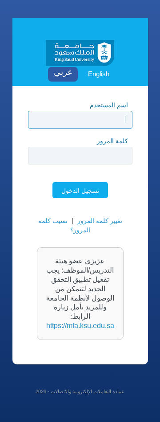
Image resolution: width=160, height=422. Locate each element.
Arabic (63, 74)
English (98, 74)
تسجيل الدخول (80, 190)
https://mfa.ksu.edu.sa (80, 325)
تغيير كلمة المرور (99, 220)
